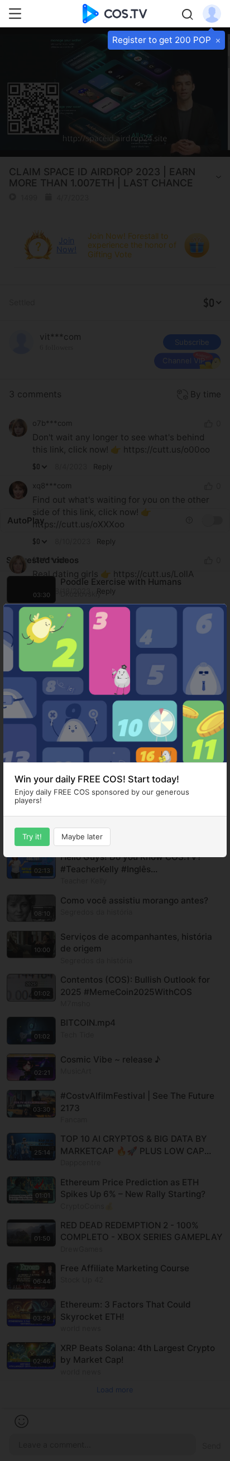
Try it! (32, 836)
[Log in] (212, 12)
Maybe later (82, 836)
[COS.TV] (115, 12)
